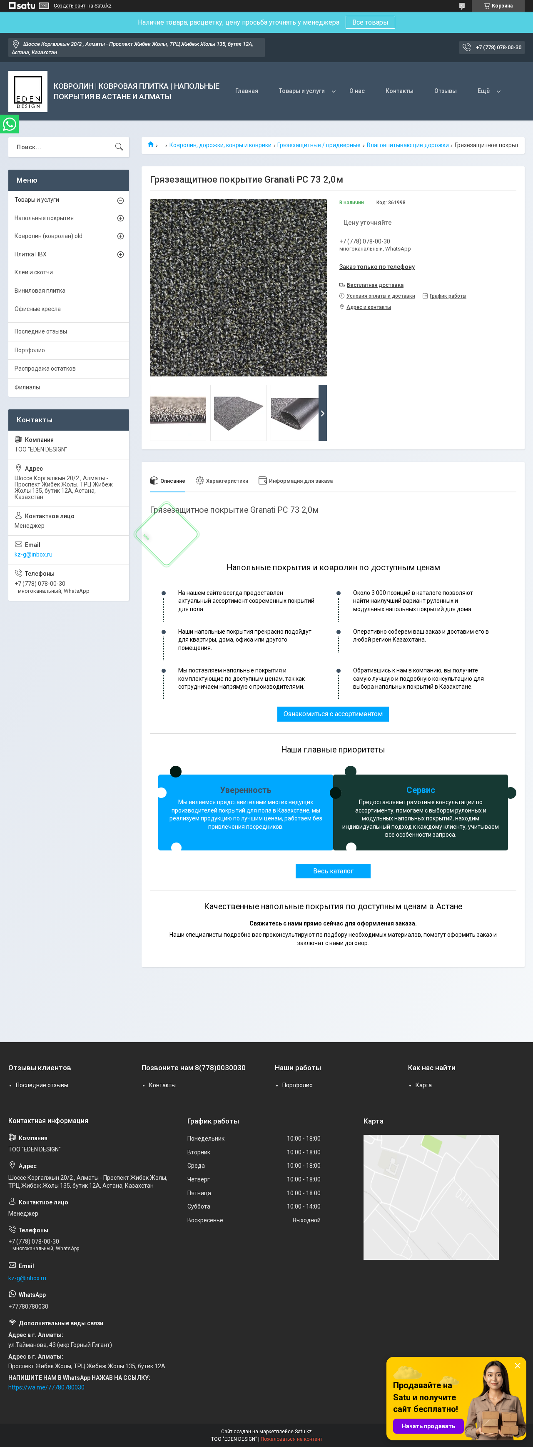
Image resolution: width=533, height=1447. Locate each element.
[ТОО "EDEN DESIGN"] (27, 91)
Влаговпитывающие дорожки (408, 145)
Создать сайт (69, 6)
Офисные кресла (38, 309)
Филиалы (27, 387)
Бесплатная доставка (375, 285)
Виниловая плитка (40, 290)
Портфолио (30, 350)
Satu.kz (303, 1431)
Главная (246, 91)
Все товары (370, 22)
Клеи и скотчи (34, 272)
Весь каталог (333, 871)
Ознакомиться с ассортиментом (333, 714)
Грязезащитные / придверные (319, 145)
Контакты (399, 91)
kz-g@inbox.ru (33, 554)
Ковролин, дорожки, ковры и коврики (220, 145)
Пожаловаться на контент (291, 1439)
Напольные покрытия (44, 218)
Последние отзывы (41, 331)
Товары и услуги (302, 91)
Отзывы (445, 91)
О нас (357, 91)
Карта (424, 1085)
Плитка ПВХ (31, 254)
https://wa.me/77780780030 (46, 1387)
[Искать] (119, 147)
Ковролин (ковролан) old (48, 236)
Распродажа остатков (45, 368)
